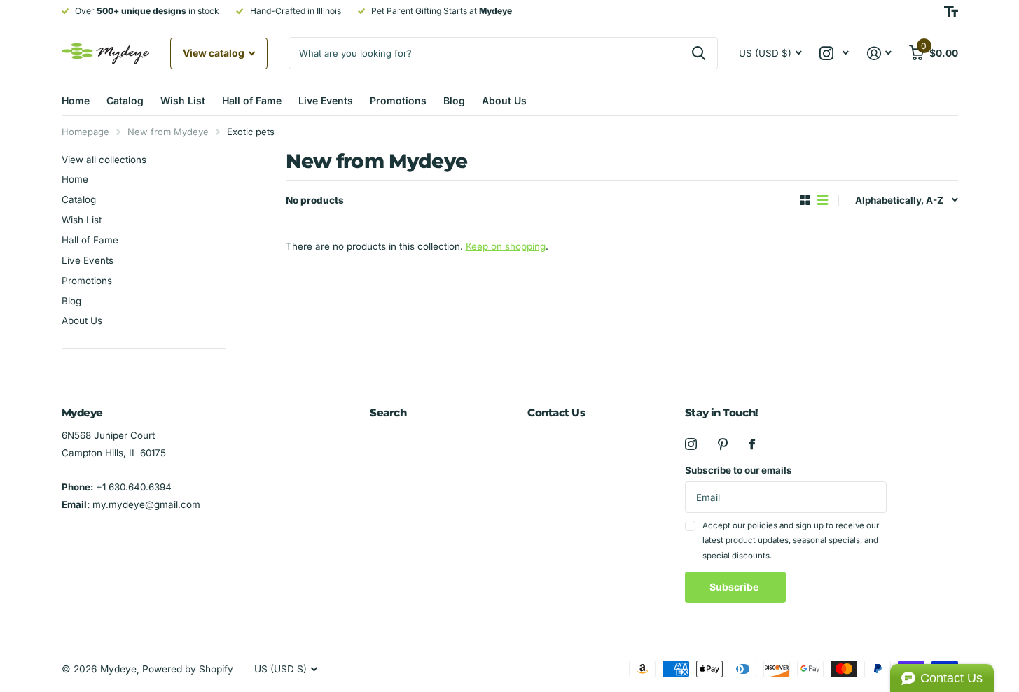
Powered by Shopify (187, 669)
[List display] (822, 200)
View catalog (215, 53)
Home (76, 100)
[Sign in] (879, 53)
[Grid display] (805, 200)
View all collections (104, 159)
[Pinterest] (723, 444)
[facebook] (752, 444)
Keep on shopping (506, 246)
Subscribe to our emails (738, 470)
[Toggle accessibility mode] (951, 11)
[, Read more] (834, 53)
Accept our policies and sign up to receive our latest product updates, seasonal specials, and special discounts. (790, 540)
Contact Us (556, 412)
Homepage (85, 131)
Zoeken (698, 53)
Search (388, 412)
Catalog (125, 100)
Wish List (182, 100)
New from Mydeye (168, 131)
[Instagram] (691, 444)
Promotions (398, 100)
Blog (454, 100)
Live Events (325, 100)
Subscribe (735, 587)
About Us (504, 100)
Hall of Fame (252, 100)
